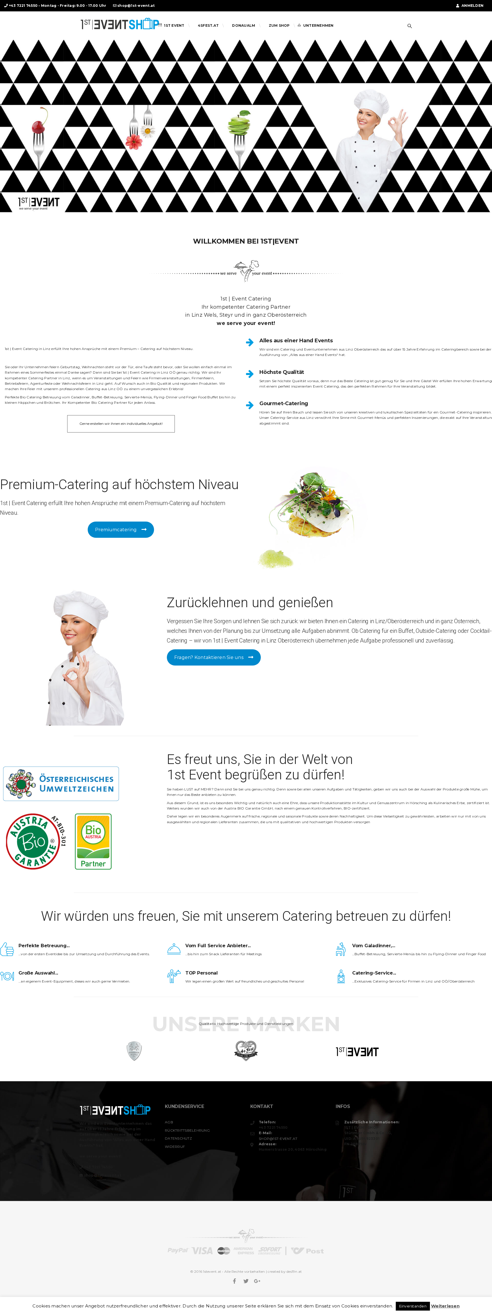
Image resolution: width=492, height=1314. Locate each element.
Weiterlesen (445, 1306)
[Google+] (257, 1281)
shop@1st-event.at (135, 5)
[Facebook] (234, 1281)
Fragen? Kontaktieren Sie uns (208, 657)
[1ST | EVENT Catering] (119, 22)
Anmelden (472, 5)
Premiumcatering (116, 529)
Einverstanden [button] (413, 1306)
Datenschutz (178, 1138)
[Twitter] (246, 1281)
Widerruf (175, 1146)
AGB (169, 1122)
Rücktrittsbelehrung (187, 1130)
